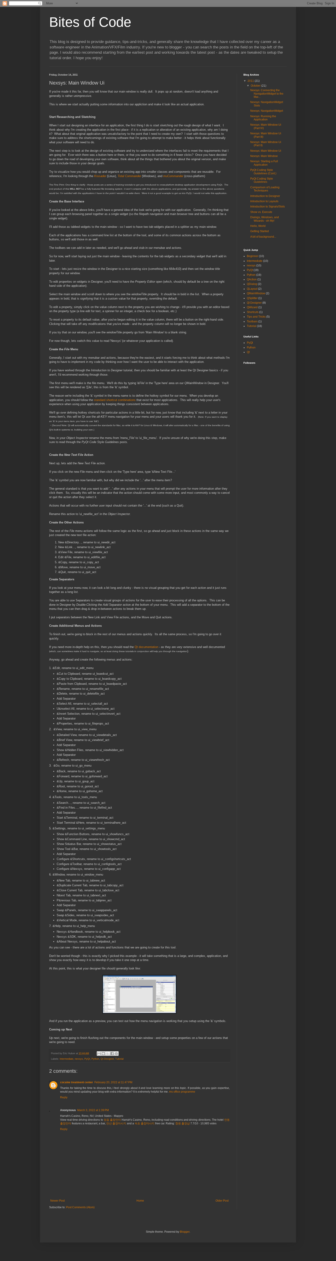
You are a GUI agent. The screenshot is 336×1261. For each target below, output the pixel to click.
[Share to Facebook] (112, 1053)
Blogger (184, 1231)
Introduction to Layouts (264, 201)
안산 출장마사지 (116, 1123)
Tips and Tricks (256, 316)
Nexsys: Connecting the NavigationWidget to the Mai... (266, 93)
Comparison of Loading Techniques (265, 189)
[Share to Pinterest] (116, 1053)
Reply (63, 1097)
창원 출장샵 (182, 1123)
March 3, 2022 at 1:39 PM (93, 1110)
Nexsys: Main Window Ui (265, 150)
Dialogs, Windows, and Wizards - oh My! (264, 219)
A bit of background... (263, 236)
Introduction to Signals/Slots (267, 206)
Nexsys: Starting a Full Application (264, 163)
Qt (248, 352)
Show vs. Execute (261, 212)
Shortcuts (253, 312)
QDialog (252, 284)
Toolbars (252, 321)
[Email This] (99, 1053)
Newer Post (57, 1200)
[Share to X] (107, 1053)
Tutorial (119, 1058)
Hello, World (258, 226)
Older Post (222, 1200)
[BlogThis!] (103, 1053)
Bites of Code (90, 22)
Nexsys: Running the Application (263, 118)
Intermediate (66, 1058)
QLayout (252, 288)
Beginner (252, 256)
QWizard (252, 307)
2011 (251, 80)
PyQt (87, 1058)
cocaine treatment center (76, 1082)
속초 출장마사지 (145, 1123)
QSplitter (252, 298)
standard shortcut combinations (115, 400)
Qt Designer (107, 1058)
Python (95, 1058)
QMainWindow (256, 293)
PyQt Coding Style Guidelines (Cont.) (263, 171)
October (256, 85)
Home (140, 1200)
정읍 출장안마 (112, 1119)
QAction (252, 279)
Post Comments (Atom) (80, 1207)
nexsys (79, 1058)
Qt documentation (146, 647)
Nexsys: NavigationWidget (266, 110)
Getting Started (259, 231)
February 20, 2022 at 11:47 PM (113, 1082)
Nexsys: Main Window (264, 156)
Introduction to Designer (265, 196)
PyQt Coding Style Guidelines (261, 180)
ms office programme (182, 1091)
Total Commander (129, 176)
